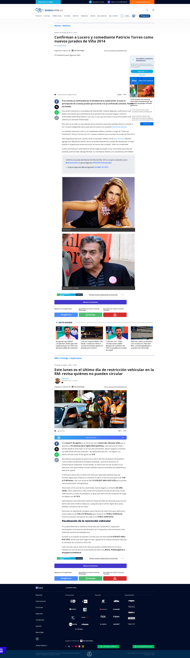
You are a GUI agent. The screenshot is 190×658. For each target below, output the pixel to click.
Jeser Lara (65, 378)
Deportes (75, 16)
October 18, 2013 (101, 167)
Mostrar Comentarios (90, 302)
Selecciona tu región (45, 2)
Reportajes (40, 632)
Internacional (57, 16)
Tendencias (84, 16)
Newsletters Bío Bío (98, 2)
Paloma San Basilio (119, 127)
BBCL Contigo (113, 16)
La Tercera (119, 138)
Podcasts (39, 16)
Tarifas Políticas (41, 645)
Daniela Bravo (61, 46)
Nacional (47, 16)
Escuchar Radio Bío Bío (142, 2)
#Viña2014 (97, 163)
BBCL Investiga (102, 16)
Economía (67, 16)
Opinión (92, 16)
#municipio (107, 163)
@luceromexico (72, 163)
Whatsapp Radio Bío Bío (144, 646)
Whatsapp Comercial (109, 646)
